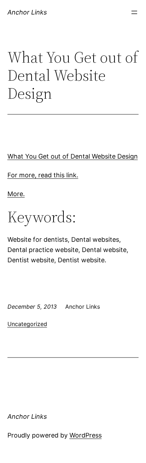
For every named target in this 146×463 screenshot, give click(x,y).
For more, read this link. (42, 175)
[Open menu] (134, 12)
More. (16, 194)
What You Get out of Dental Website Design (72, 156)
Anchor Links (27, 12)
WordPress (85, 435)
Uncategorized (27, 323)
